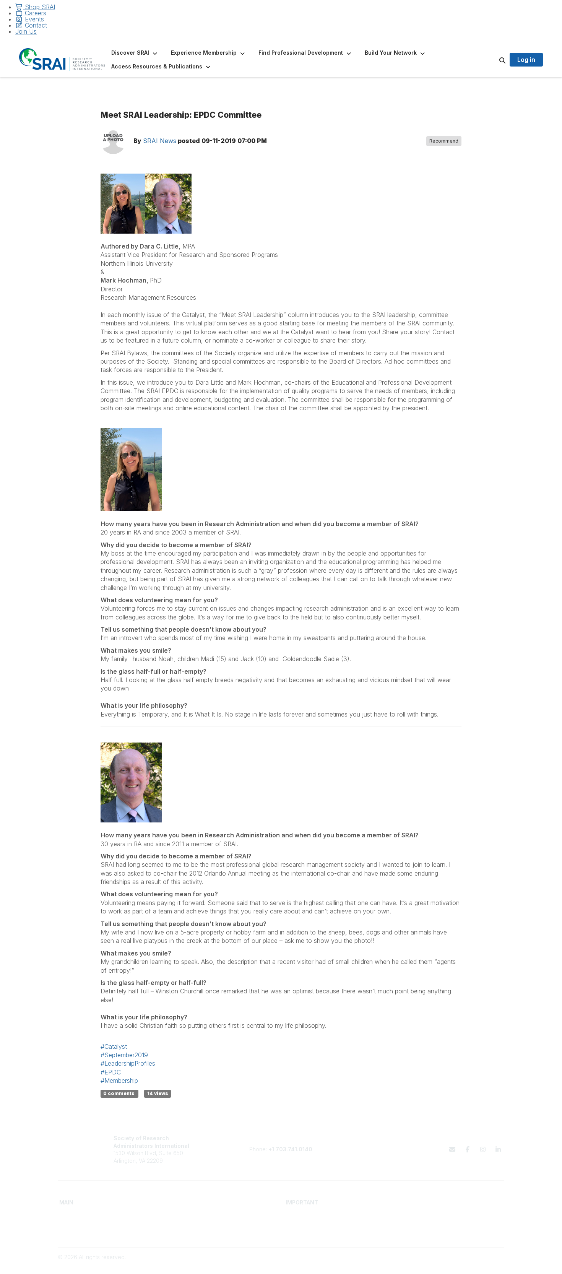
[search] (493, 59)
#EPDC (111, 1072)
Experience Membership (90, 1231)
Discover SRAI (77, 1223)
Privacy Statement (421, 1223)
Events (33, 19)
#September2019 (124, 1055)
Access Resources (195, 1231)
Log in (526, 59)
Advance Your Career (199, 1216)
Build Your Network (196, 1223)
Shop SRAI (39, 7)
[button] (135, 53)
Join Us (26, 31)
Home (66, 1216)
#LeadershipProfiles (128, 1063)
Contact (35, 25)
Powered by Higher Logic (471, 1264)
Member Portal (417, 1216)
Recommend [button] (443, 141)
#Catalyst (114, 1046)
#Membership (119, 1080)
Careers (34, 13)
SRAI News (159, 141)
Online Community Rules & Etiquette (443, 1231)
